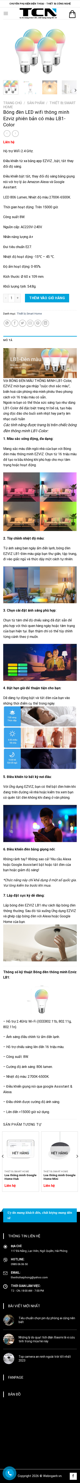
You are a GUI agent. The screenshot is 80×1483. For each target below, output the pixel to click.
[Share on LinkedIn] (45, 323)
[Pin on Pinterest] (37, 323)
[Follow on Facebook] (73, 1476)
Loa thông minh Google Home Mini (60, 1177)
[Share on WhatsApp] (7, 323)
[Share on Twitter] (22, 323)
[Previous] (10, 51)
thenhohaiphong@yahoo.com (29, 1277)
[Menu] (5, 13)
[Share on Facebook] (14, 323)
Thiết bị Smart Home (29, 313)
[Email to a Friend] (30, 323)
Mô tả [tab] (7, 340)
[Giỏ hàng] (72, 14)
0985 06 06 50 (19, 1264)
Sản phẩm (35, 103)
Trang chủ (12, 103)
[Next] (70, 51)
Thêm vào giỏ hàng (47, 298)
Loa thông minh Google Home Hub (20, 1177)
